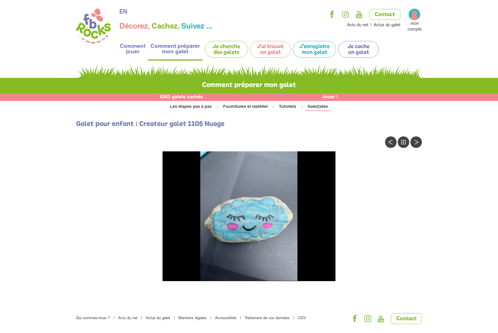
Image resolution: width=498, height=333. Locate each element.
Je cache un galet (358, 49)
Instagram (345, 14)
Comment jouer (133, 49)
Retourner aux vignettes (403, 142)
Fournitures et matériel (245, 107)
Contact (385, 15)
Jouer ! (330, 97)
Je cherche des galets (226, 49)
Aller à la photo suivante (416, 142)
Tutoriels (287, 107)
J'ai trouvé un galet (270, 49)
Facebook (332, 14)
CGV (302, 318)
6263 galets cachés (181, 97)
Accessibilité (225, 318)
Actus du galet (386, 25)
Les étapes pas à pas (191, 107)
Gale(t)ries (318, 107)
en (123, 12)
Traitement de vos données (267, 318)
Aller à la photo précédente (391, 142)
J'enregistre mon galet (314, 49)
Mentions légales (192, 318)
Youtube (359, 14)
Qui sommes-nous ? (93, 318)
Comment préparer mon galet (175, 49)
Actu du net (357, 25)
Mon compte (415, 27)
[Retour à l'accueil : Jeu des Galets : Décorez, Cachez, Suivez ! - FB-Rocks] (93, 27)
